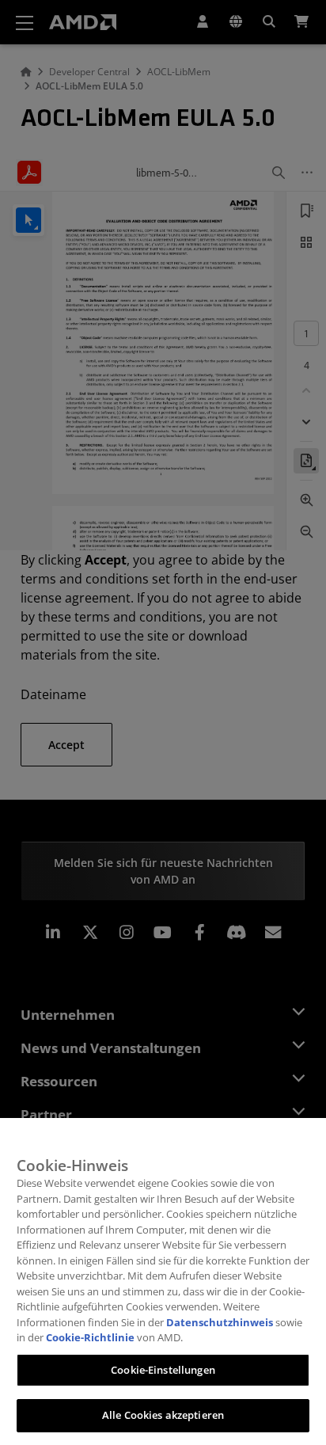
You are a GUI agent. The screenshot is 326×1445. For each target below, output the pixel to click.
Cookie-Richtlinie (90, 1337)
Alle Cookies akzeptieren (163, 1415)
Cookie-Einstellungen (163, 1370)
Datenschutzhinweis (219, 1322)
